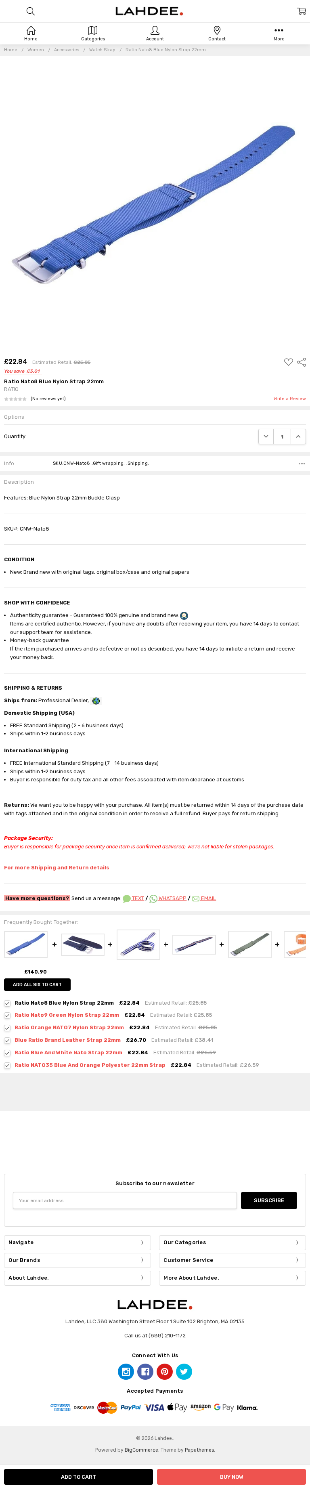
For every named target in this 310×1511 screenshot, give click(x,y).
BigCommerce (141, 1450)
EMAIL (208, 898)
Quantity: (15, 436)
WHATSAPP (171, 898)
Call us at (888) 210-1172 (155, 1336)
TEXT (137, 898)
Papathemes (199, 1450)
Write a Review (290, 399)
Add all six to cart (37, 984)
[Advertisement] (155, 1091)
